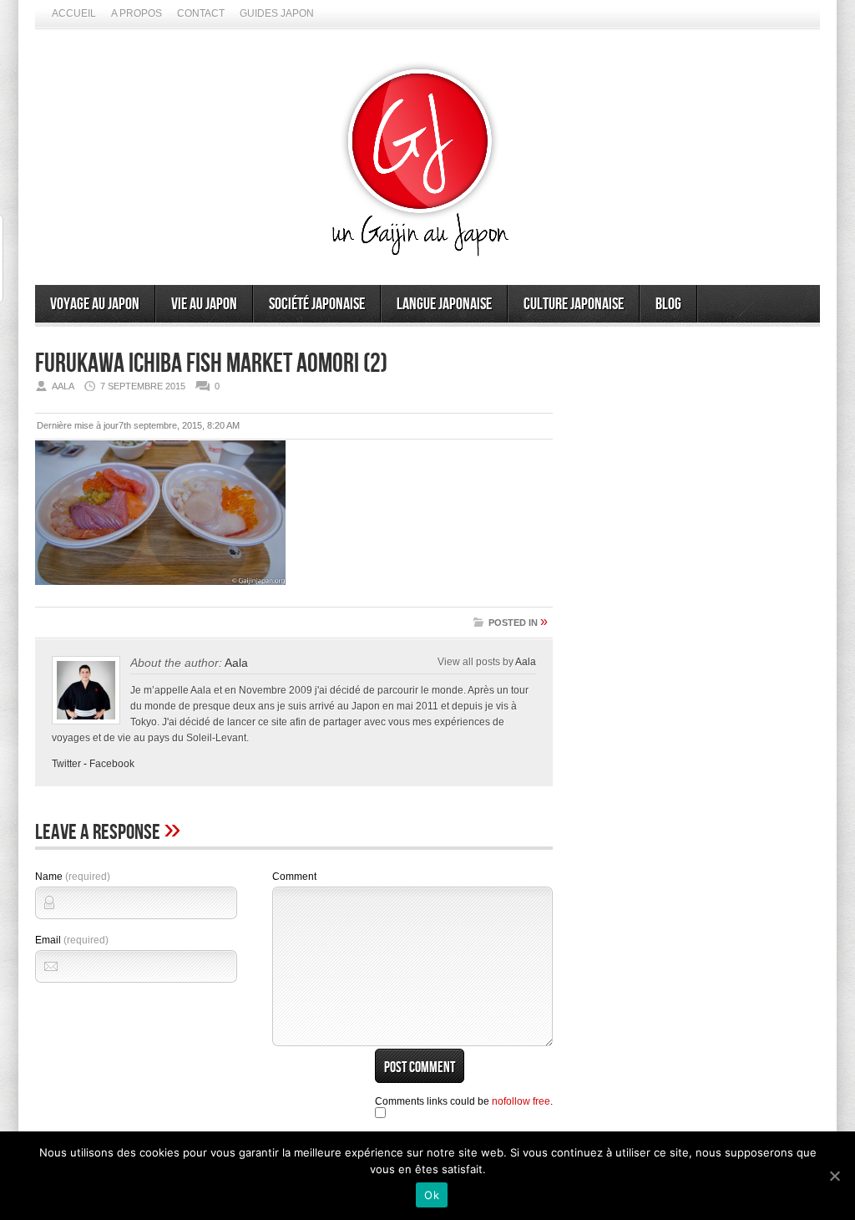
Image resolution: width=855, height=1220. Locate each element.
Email (72, 940)
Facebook (111, 764)
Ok (431, 1195)
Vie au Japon (204, 304)
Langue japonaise (444, 304)
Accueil (74, 13)
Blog (668, 304)
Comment (294, 876)
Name (72, 876)
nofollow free (521, 1101)
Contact (201, 13)
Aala (236, 662)
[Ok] (834, 1175)
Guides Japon (277, 13)
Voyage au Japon (94, 304)
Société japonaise (317, 304)
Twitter (66, 764)
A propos (136, 13)
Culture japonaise (574, 304)
